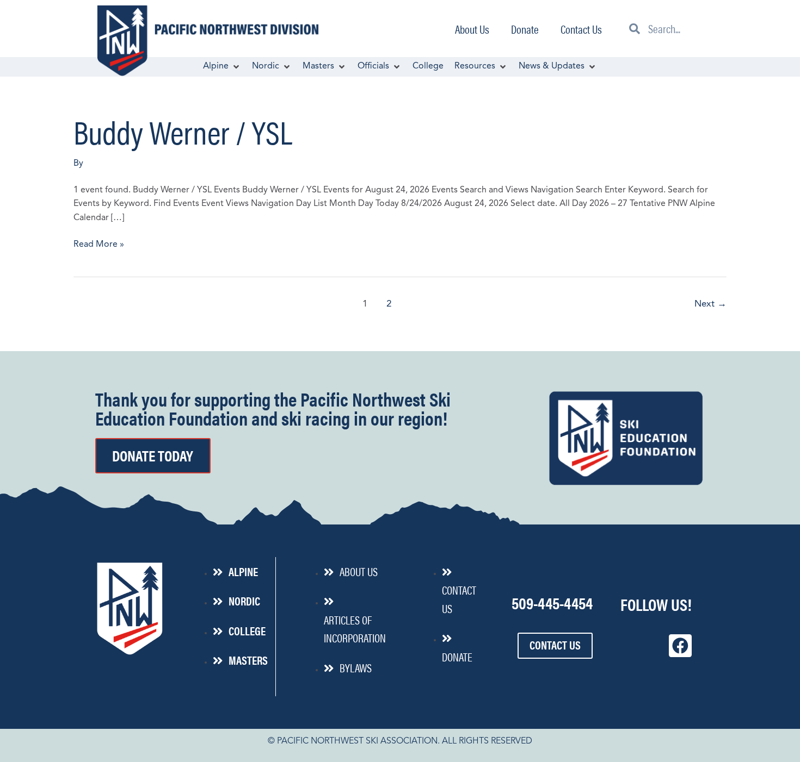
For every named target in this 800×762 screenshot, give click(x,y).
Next (710, 304)
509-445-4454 (552, 602)
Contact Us (581, 29)
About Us (472, 29)
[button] (222, 67)
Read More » (98, 243)
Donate (525, 29)
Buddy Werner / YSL (182, 131)
